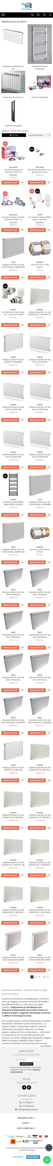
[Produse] (3, 15)
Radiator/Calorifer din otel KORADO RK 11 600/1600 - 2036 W (40, 911)
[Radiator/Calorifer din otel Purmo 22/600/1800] (13, 438)
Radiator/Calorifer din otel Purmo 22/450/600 (40, 360)
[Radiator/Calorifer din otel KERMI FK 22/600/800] (13, 343)
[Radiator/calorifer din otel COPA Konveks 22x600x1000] (13, 248)
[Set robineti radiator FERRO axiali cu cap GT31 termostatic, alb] (40, 200)
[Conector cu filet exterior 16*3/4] (40, 533)
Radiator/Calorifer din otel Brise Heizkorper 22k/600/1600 (13, 636)
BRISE (13, 590)
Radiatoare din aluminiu (13, 97)
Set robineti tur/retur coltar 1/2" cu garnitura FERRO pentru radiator (13, 313)
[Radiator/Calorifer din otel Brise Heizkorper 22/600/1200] (13, 663)
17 (44, 977)
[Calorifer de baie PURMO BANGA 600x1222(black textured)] (13, 485)
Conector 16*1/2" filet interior (40, 265)
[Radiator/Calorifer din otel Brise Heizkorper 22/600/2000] (13, 577)
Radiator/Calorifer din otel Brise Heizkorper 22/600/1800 (40, 593)
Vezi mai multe (45, 1046)
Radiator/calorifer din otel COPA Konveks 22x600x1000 (13, 265)
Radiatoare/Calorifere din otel (13, 67)
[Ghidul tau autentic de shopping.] (18, 1157)
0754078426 (28, 1106)
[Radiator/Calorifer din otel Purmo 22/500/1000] (40, 390)
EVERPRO (39, 262)
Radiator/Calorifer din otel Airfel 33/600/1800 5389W (40, 958)
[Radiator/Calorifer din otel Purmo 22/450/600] (40, 343)
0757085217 (28, 1102)
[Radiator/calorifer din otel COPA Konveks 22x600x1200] (13, 533)
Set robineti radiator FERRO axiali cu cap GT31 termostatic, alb (39, 218)
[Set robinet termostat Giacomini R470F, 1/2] (13, 153)
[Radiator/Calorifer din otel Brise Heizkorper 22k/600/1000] (40, 663)
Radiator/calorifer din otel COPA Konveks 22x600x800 (40, 503)
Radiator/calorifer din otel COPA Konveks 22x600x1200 (13, 550)
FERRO (39, 215)
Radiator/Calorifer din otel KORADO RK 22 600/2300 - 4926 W (40, 816)
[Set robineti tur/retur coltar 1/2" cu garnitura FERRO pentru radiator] (13, 295)
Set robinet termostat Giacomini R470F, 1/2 (13, 170)
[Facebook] (24, 1087)
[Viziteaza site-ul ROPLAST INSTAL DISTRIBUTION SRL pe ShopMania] (33, 1157)
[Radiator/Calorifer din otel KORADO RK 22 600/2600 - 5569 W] (13, 798)
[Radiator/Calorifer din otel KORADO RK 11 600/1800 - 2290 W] (13, 893)
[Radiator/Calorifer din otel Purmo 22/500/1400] (13, 390)
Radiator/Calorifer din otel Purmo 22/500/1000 (40, 408)
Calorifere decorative (13, 125)
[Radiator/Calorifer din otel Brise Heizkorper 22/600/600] (40, 705)
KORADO (39, 310)
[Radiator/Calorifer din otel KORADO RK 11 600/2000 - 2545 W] (40, 846)
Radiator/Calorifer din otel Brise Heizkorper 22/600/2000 (13, 593)
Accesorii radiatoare (40, 97)
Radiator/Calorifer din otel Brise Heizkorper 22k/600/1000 (40, 678)
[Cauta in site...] (50, 14)
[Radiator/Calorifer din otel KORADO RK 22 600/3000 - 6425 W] (40, 751)
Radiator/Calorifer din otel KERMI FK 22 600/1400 (13, 768)
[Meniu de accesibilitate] (48, 1147)
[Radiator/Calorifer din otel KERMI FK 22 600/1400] (13, 751)
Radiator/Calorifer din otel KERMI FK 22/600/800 (13, 360)
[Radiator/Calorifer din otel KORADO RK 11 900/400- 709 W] (40, 295)
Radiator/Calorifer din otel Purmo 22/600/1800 (13, 455)
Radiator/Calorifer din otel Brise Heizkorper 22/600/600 (39, 721)
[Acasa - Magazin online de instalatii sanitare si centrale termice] (26, 6)
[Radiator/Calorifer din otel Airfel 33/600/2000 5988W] (13, 941)
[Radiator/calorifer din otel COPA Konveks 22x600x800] (40, 485)
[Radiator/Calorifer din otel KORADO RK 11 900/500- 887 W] (13, 846)
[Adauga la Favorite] (22, 183)
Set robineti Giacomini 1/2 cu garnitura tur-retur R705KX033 (40, 170)
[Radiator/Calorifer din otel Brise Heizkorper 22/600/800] (13, 705)
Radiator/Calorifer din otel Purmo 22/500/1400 (13, 408)
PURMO (40, 357)
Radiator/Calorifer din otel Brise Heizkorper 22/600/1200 (13, 678)
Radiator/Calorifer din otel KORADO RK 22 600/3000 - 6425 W (40, 768)
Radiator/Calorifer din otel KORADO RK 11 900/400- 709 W (40, 313)
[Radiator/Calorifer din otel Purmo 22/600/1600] (40, 438)
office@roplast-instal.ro (28, 1109)
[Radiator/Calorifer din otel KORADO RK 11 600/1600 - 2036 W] (40, 893)
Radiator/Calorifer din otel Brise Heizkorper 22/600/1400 (40, 636)
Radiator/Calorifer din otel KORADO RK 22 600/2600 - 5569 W (13, 816)
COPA (13, 262)
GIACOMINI (13, 167)
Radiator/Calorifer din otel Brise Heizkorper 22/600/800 (13, 721)
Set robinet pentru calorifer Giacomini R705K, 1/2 (13, 218)
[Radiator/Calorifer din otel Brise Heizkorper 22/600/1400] (40, 620)
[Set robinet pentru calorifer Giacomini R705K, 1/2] (13, 200)
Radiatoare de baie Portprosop (40, 67)
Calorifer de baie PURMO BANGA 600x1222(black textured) (13, 503)
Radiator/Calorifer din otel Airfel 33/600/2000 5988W (13, 958)
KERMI (13, 357)
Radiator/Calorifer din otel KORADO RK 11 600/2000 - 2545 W (40, 863)
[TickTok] (29, 1087)
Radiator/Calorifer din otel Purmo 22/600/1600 (40, 455)
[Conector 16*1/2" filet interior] (40, 247)
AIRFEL (13, 955)
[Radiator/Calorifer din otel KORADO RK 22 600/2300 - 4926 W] (40, 798)
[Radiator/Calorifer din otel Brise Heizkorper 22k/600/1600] (13, 620)
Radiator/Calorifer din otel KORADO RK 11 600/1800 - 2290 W (13, 911)
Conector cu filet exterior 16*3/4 (40, 550)
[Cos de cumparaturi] (44, 14)
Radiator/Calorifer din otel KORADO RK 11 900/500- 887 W (13, 863)
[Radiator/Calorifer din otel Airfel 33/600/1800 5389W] (40, 941)
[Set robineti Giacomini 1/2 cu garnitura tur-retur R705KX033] (40, 152)
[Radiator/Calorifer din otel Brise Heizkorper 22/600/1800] (40, 577)
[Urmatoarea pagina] (47, 976)
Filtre (15, 135)
